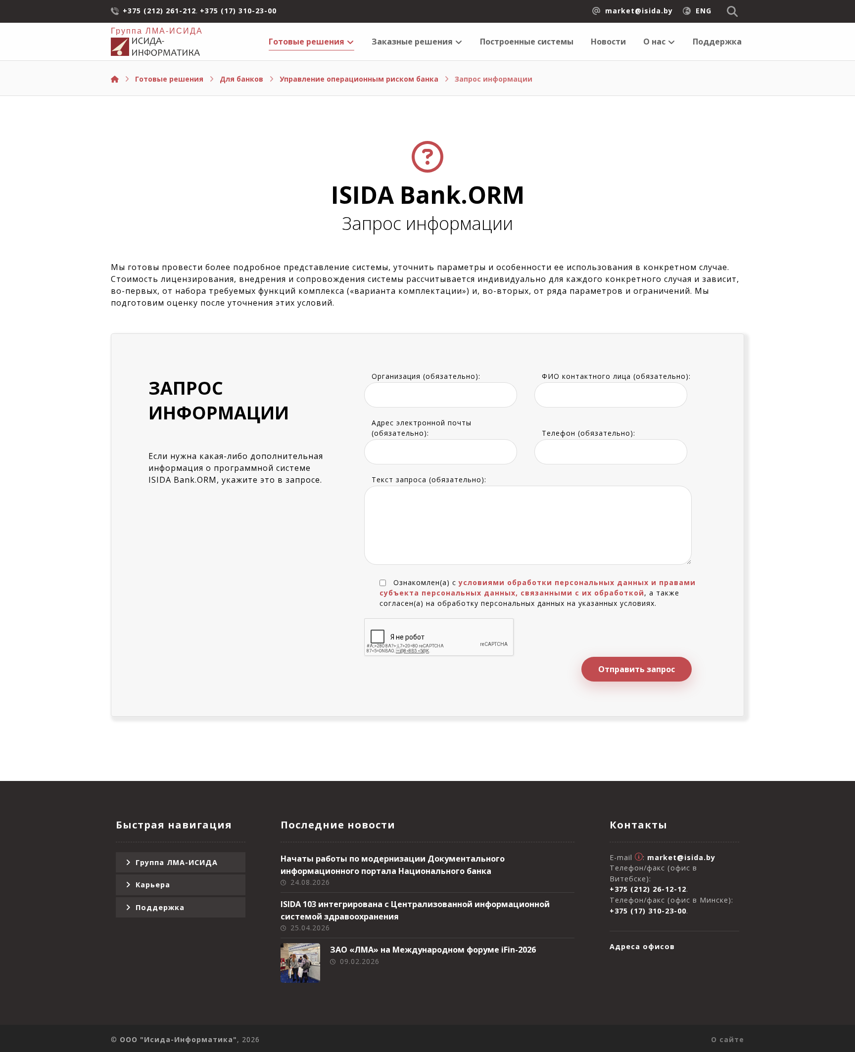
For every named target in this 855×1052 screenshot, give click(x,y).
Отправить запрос (636, 669)
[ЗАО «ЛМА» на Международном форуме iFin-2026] (300, 963)
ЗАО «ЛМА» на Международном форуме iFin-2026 (433, 949)
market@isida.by (681, 857)
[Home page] (115, 79)
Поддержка (160, 907)
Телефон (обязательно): (588, 433)
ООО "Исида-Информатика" (178, 1039)
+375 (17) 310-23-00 (648, 910)
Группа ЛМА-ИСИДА (177, 862)
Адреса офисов (642, 946)
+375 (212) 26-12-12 (648, 889)
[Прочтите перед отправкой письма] (639, 857)
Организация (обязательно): (426, 376)
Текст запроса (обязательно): (429, 479)
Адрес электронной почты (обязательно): (422, 428)
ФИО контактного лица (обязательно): (616, 376)
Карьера (153, 884)
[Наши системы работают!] (155, 47)
